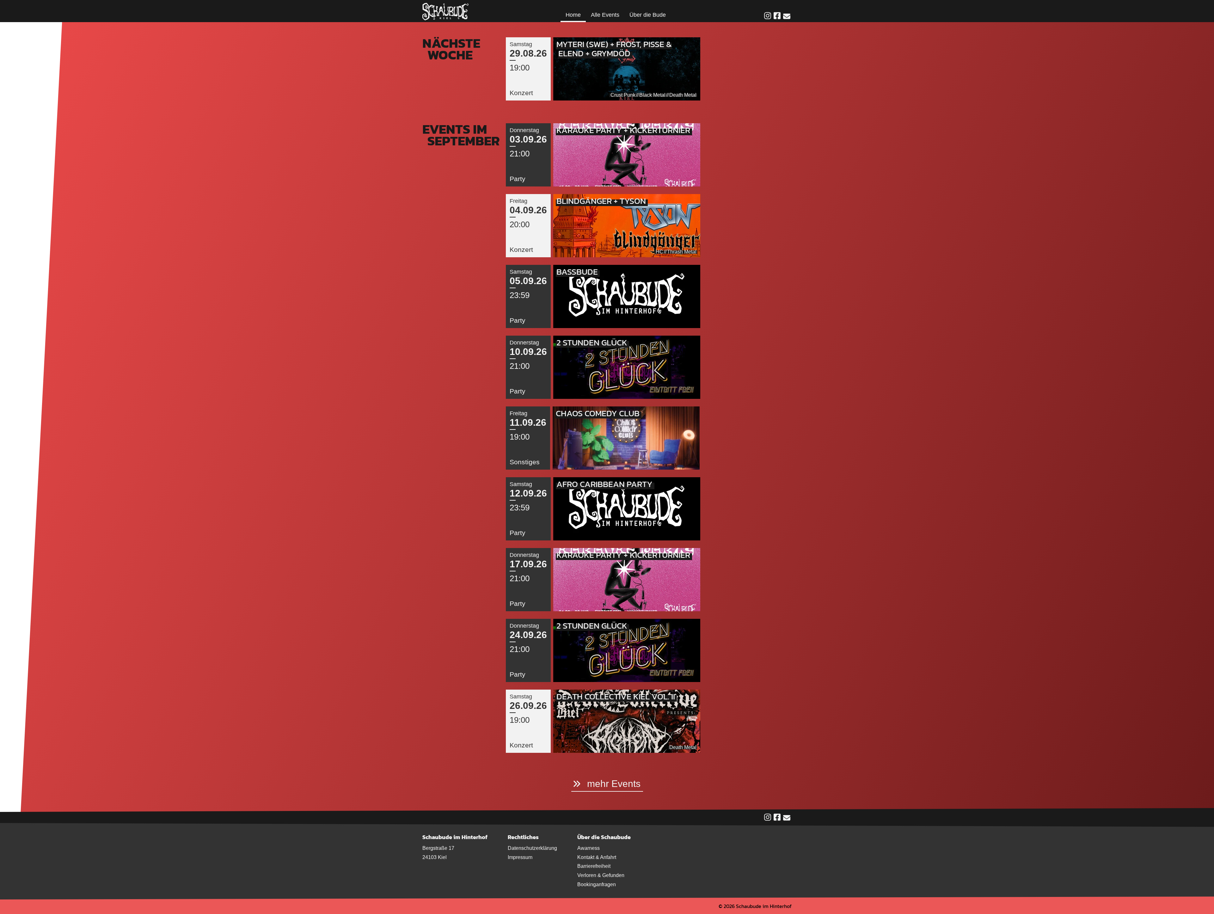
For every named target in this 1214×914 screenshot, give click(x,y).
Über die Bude (647, 15)
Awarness (588, 848)
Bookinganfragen (596, 884)
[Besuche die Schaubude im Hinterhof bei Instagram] (767, 16)
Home (573, 15)
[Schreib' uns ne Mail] (787, 16)
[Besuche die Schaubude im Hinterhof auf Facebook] (777, 16)
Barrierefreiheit (593, 866)
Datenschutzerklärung (532, 848)
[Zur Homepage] (445, 11)
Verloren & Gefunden (600, 875)
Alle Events (605, 15)
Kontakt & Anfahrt (596, 857)
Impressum (520, 857)
